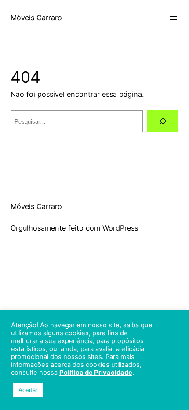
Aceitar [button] (28, 389)
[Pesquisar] (162, 121)
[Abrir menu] (173, 18)
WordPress (120, 227)
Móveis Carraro (36, 17)
